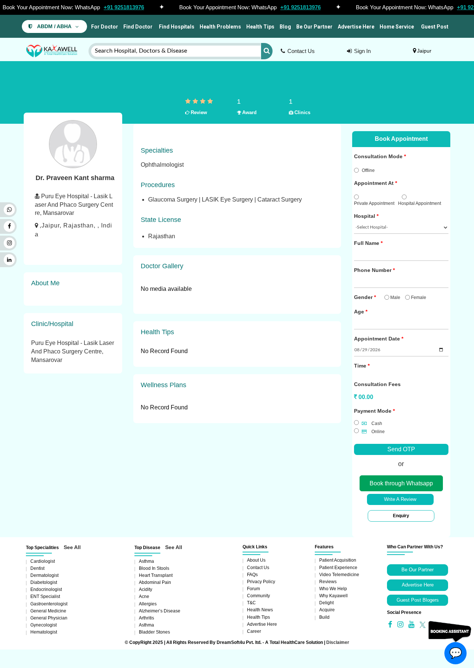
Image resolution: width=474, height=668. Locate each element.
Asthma (146, 561)
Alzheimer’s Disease (159, 611)
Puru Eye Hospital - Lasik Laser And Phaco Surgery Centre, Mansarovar (72, 351)
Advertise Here (356, 27)
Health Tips (260, 27)
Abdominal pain (155, 582)
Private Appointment (374, 203)
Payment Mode (372, 411)
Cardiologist (42, 561)
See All (72, 547)
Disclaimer (337, 642)
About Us (256, 560)
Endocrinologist (46, 589)
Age (359, 312)
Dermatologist (44, 575)
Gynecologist (43, 625)
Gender (363, 297)
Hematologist (43, 632)
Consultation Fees (377, 384)
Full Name (366, 243)
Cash (376, 423)
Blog (285, 27)
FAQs (252, 574)
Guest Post (434, 27)
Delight (326, 602)
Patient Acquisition (337, 560)
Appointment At (374, 183)
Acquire (327, 609)
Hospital (364, 216)
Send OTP (401, 449)
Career (254, 631)
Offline (368, 170)
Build (324, 617)
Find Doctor (138, 27)
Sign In (362, 51)
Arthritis (146, 618)
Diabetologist (43, 582)
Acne (144, 596)
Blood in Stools (154, 568)
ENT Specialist (45, 596)
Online (377, 431)
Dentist (37, 568)
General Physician (48, 618)
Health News (260, 609)
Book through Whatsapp (401, 483)
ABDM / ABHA (54, 26)
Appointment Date (377, 339)
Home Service (397, 27)
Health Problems (220, 27)
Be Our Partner (314, 27)
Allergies (148, 603)
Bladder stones (154, 632)
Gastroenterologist (48, 603)
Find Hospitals (176, 27)
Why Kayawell (333, 595)
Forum (253, 588)
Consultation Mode (378, 156)
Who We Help (333, 588)
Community (258, 595)
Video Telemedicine (339, 574)
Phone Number (372, 270)
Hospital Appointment (419, 203)
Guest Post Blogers (418, 600)
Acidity (145, 589)
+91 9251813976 (124, 7)
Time (360, 366)
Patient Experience (338, 567)
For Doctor (104, 27)
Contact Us (301, 51)
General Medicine (48, 611)
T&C (251, 602)
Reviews (328, 581)
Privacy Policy (261, 581)
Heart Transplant (156, 575)
